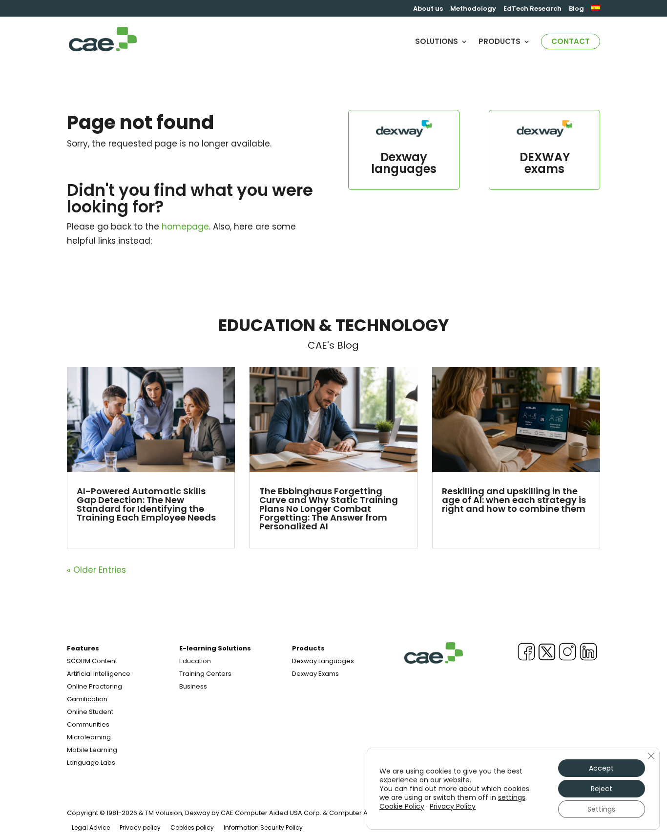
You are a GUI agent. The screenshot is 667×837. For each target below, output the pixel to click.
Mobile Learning (92, 749)
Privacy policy (140, 827)
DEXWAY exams (545, 163)
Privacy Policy (453, 806)
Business (193, 686)
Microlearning (89, 737)
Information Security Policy (263, 827)
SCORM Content (92, 661)
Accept (601, 768)
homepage (185, 226)
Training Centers (205, 673)
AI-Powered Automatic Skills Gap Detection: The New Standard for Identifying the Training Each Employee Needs (146, 504)
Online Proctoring (94, 686)
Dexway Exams (315, 673)
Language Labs (91, 762)
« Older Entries (96, 570)
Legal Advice (91, 827)
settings (511, 797)
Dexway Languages (323, 661)
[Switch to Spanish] (595, 11)
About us (428, 9)
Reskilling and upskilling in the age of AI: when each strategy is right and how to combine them (514, 500)
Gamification (87, 699)
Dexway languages (404, 163)
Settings (601, 809)
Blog (576, 9)
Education (195, 661)
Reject (601, 789)
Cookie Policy (401, 806)
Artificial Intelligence (98, 673)
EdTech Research (532, 9)
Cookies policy (192, 827)
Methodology (473, 9)
